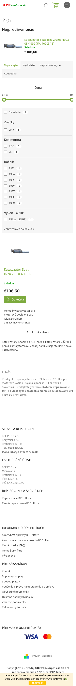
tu (66, 679)
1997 (14, 191)
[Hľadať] (46, 5)
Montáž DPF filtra (12, 551)
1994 (14, 174)
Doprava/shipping (13, 576)
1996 (14, 186)
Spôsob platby (11, 582)
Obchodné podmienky (15, 592)
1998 (14, 197)
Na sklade (17, 112)
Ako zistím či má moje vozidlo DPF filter (25, 540)
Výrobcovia (9, 556)
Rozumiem (37, 682)
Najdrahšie (29, 65)
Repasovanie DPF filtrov (16, 498)
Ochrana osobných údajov (17, 597)
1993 (14, 168)
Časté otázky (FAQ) (13, 545)
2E (13, 152)
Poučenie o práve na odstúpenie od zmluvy (28, 587)
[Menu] (67, 5)
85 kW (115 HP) (20, 219)
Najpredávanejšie (50, 65)
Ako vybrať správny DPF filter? (20, 535)
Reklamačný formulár (15, 607)
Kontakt (7, 571)
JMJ (14, 130)
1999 (14, 203)
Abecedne (10, 74)
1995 (14, 180)
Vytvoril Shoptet (42, 656)
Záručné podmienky (14, 602)
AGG (14, 146)
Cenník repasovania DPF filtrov (20, 503)
